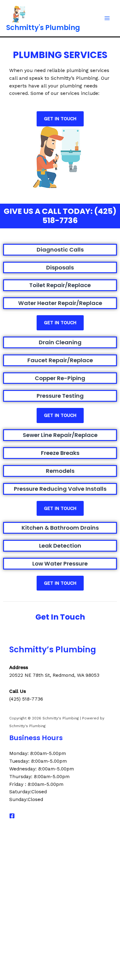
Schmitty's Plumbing (43, 27)
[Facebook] (12, 816)
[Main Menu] (107, 18)
